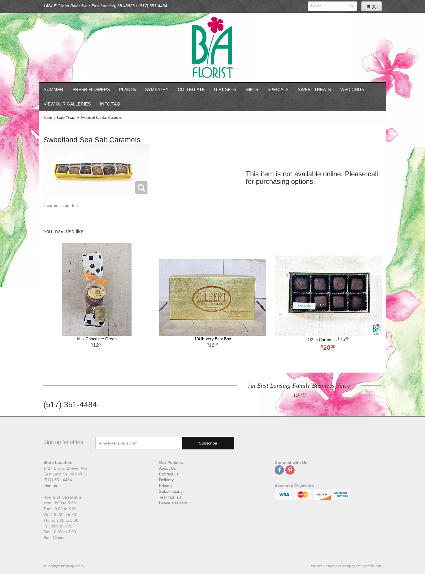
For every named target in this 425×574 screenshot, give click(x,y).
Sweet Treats (314, 89)
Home (47, 117)
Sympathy (157, 89)
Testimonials (170, 497)
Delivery (166, 479)
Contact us (169, 474)
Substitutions (170, 491)
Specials (278, 89)
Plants (127, 89)
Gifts (251, 89)
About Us (167, 468)
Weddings (352, 89)
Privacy (165, 485)
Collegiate (191, 89)
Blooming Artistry (212, 47)
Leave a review (173, 503)
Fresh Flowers (91, 89)
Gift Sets (225, 89)
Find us (50, 485)
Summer (53, 89)
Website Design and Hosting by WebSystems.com (346, 566)
